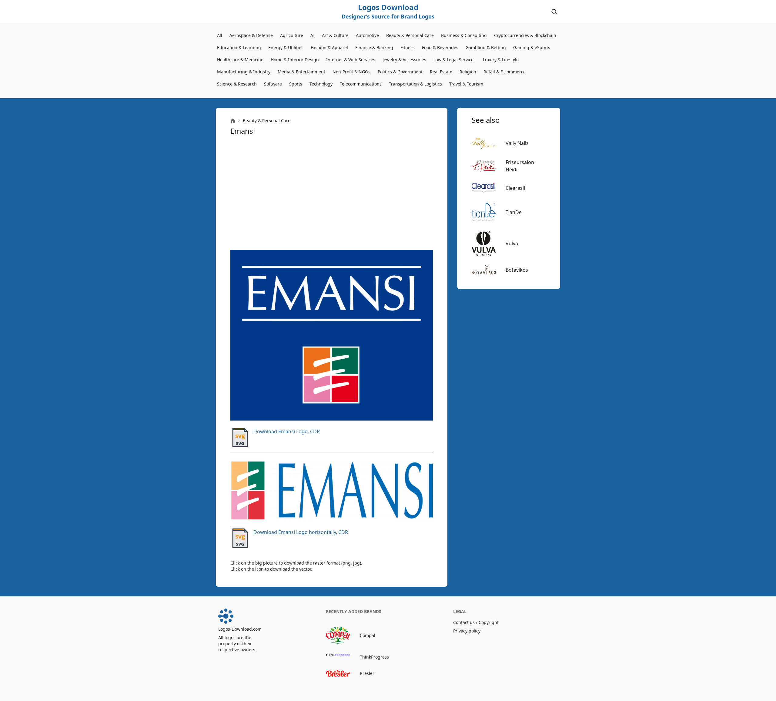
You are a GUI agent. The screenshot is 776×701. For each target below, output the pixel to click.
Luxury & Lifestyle (501, 59)
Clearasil (515, 188)
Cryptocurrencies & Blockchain (525, 35)
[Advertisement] (331, 192)
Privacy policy (466, 631)
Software (273, 84)
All (219, 35)
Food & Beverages (440, 47)
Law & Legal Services (454, 59)
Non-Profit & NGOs (351, 72)
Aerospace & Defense (251, 35)
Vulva (512, 243)
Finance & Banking (374, 47)
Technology (321, 84)
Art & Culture (335, 35)
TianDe (514, 212)
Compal (367, 635)
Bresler (367, 673)
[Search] (554, 11)
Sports (295, 84)
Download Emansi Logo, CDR (286, 431)
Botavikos (517, 270)
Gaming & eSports (531, 47)
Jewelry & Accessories (404, 59)
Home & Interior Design (295, 59)
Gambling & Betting (486, 47)
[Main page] (232, 121)
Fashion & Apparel (329, 47)
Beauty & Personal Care (410, 35)
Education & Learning (239, 47)
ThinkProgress (374, 657)
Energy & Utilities (285, 47)
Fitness (407, 47)
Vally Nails (517, 143)
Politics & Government (400, 72)
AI (312, 35)
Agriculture (291, 35)
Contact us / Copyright (476, 622)
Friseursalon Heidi (520, 166)
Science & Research (237, 84)
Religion (468, 72)
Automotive (367, 35)
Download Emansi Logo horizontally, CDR (300, 532)
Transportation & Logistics (415, 84)
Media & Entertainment (301, 72)
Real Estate (441, 72)
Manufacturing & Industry (243, 72)
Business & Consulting (464, 35)
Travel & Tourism (466, 84)
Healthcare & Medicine (240, 59)
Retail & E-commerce (504, 72)
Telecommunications (361, 84)
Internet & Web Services (350, 59)
